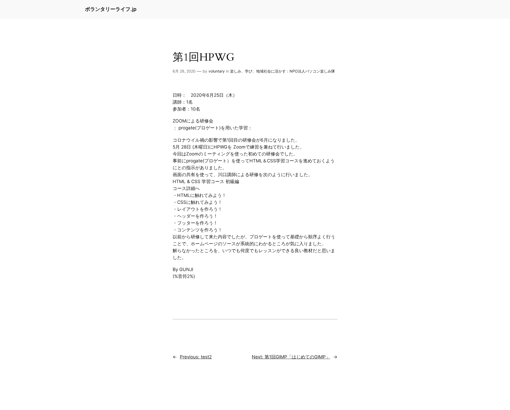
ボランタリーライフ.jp (111, 9)
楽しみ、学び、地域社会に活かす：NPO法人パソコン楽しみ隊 (282, 71)
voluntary (217, 71)
